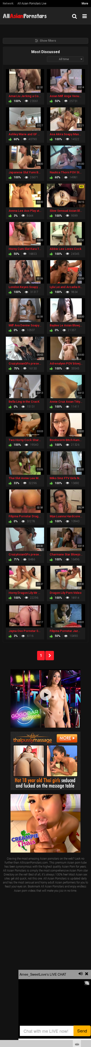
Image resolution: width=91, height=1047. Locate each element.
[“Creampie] (45, 823)
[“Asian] (45, 760)
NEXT (49, 655)
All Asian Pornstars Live (32, 3)
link (87, 974)
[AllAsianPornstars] (26, 15)
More (85, 3)
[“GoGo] (45, 698)
